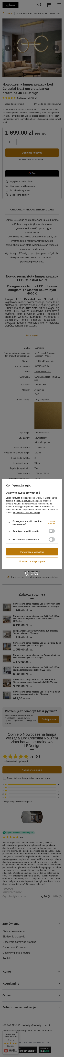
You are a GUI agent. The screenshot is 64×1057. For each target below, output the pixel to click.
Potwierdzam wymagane (32, 561)
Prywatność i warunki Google (26, 512)
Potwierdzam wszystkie (32, 551)
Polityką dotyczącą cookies (29, 500)
